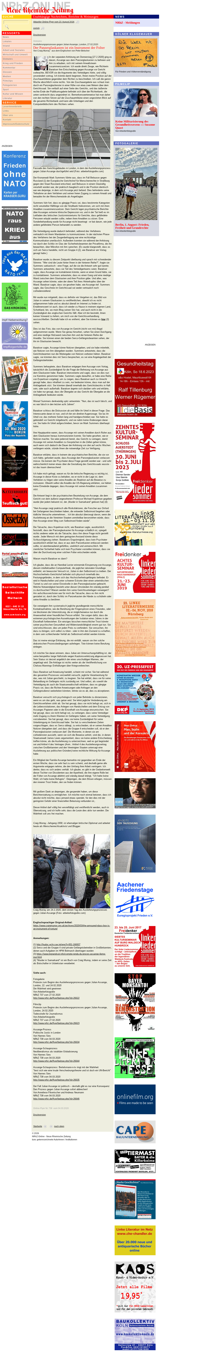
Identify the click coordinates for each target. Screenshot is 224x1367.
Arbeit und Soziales (14, 50)
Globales (8, 59)
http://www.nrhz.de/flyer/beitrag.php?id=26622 (56, 998)
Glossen (7, 72)
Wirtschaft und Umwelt (15, 55)
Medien (7, 76)
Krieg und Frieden (13, 63)
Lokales (7, 41)
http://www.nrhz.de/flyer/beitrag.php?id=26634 (56, 1042)
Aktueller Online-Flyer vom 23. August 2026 (53, 22)
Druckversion (39, 35)
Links (6, 111)
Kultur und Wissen (13, 94)
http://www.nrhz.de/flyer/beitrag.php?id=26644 (56, 1061)
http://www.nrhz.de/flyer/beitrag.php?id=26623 (56, 1023)
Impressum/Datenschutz (16, 124)
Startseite (37, 1126)
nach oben (59, 1126)
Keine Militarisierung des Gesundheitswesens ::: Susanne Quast (135, 124)
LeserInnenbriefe (12, 106)
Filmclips (8, 81)
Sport (6, 90)
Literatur (7, 98)
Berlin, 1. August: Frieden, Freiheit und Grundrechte (132, 226)
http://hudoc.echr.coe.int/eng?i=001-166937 (58, 944)
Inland (6, 46)
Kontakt (7, 120)
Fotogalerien (10, 85)
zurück (36, 28)
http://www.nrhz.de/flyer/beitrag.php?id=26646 (56, 1098)
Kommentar (9, 68)
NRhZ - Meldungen (127, 22)
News (6, 37)
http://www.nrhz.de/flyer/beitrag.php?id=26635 (56, 1080)
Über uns (8, 115)
